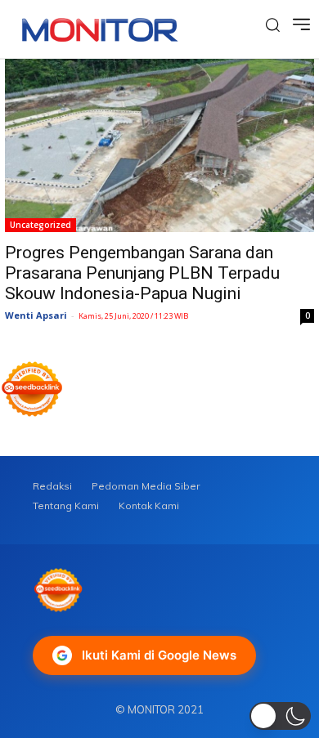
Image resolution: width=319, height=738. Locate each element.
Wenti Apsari (36, 315)
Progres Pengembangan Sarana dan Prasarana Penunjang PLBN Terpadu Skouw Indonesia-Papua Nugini (142, 273)
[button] (280, 716)
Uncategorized (40, 224)
